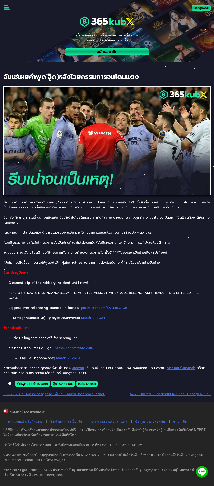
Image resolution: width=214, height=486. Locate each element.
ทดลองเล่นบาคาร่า (181, 368)
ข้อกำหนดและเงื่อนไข (66, 421)
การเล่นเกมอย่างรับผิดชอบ (22, 421)
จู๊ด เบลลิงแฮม (63, 383)
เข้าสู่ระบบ (201, 8)
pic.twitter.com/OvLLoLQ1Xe (104, 307)
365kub (78, 368)
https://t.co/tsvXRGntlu (74, 347)
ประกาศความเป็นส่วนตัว (109, 421)
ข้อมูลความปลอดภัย (150, 421)
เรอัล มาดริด (87, 383)
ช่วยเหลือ (180, 421)
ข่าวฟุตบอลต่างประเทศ (32, 383)
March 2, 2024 (93, 317)
